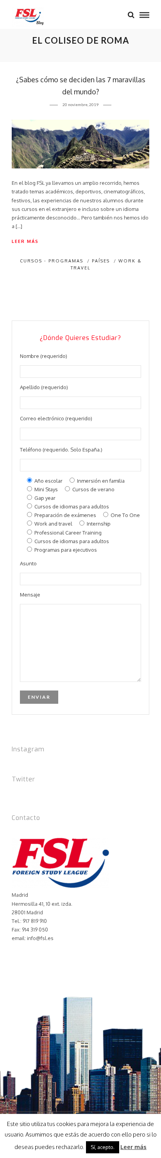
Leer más (25, 241)
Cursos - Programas (51, 261)
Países (101, 261)
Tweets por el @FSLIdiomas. (44, 794)
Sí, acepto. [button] (102, 1147)
